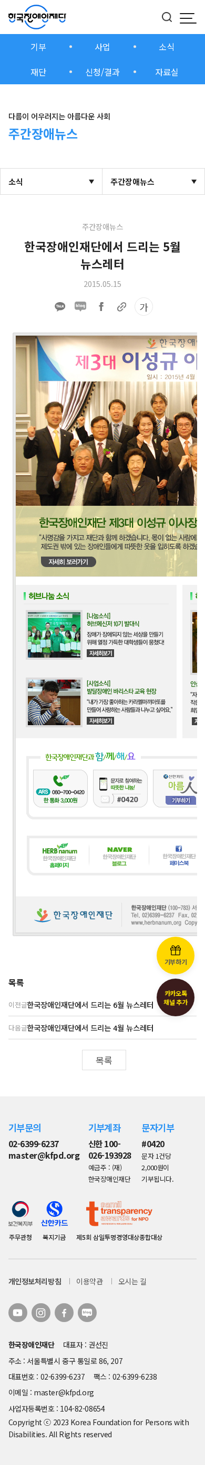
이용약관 (89, 1281)
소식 (167, 46)
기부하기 (176, 961)
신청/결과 (102, 71)
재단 (38, 71)
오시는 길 (132, 1281)
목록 (104, 1060)
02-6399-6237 (33, 1144)
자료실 (167, 71)
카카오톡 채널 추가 (175, 997)
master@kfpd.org (44, 1155)
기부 (38, 46)
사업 (102, 46)
